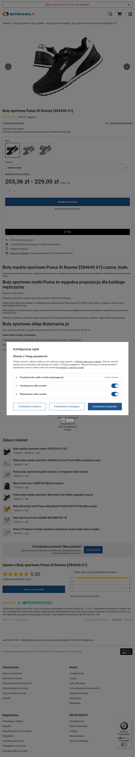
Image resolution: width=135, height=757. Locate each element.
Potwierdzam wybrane (29, 406)
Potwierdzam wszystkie (105, 406)
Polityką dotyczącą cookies (88, 361)
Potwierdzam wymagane (67, 406)
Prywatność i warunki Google (70, 367)
